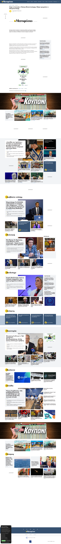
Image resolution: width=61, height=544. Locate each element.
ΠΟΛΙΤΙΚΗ (43, 44)
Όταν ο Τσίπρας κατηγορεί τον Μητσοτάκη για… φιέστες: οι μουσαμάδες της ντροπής (10, 229)
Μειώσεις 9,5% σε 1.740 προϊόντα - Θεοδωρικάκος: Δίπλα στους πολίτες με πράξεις (15, 338)
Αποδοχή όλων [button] (3, 540)
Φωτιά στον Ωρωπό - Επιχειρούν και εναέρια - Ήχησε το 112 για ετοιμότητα (50, 404)
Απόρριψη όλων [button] (8, 540)
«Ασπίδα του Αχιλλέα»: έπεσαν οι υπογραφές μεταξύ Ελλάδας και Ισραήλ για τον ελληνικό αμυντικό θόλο (14, 145)
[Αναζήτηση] (59, 1)
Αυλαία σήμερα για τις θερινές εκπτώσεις (23, 418)
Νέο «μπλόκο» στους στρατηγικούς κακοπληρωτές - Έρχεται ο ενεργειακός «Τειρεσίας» (36, 363)
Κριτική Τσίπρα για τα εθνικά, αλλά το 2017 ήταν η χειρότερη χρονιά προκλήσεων (24, 181)
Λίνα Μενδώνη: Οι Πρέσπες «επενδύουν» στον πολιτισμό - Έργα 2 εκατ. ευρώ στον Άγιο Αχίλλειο (45, 47)
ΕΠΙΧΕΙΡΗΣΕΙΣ (48, 295)
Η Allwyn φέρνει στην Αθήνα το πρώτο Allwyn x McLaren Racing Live (50, 118)
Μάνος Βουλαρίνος (24, 322)
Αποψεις (31, 1)
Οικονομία (11, 331)
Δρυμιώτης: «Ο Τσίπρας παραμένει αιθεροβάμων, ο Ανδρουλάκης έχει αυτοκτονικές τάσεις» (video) (23, 305)
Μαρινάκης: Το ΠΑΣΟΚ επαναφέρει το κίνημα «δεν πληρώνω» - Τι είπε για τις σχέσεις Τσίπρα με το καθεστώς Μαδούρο (15, 205)
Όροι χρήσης (26, 534)
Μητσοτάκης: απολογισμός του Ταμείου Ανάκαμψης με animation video (49, 158)
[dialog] (6, 534)
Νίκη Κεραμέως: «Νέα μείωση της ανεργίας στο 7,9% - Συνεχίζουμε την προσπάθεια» (36, 229)
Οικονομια (35, 1)
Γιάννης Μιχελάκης (11, 322)
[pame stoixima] (30, 101)
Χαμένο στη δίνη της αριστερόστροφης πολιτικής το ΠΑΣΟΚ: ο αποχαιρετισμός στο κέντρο (37, 181)
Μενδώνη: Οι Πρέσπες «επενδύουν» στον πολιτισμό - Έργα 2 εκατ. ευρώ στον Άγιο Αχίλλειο (15, 242)
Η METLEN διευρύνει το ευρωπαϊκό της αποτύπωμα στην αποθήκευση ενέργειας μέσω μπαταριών (49, 380)
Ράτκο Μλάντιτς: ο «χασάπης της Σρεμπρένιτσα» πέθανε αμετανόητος (24, 476)
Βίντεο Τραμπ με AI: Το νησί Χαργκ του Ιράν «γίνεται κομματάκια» (35, 463)
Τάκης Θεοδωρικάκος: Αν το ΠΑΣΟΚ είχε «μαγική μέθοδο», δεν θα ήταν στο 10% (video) (45, 52)
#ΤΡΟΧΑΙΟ (22, 88)
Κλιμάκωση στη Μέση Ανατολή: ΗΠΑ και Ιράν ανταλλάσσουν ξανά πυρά (36, 476)
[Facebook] (23, 529)
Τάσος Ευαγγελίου (24, 230)
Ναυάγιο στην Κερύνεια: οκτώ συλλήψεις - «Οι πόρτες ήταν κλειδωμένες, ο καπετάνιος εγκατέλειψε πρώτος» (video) (9, 461)
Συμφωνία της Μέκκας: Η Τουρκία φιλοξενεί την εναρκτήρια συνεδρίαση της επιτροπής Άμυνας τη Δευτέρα (50, 477)
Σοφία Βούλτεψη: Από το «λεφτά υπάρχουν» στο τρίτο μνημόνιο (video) (15, 279)
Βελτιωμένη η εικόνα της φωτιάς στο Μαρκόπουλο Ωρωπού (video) (49, 396)
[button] (6, 542)
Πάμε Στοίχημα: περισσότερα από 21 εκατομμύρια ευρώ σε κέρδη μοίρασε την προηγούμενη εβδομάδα (36, 118)
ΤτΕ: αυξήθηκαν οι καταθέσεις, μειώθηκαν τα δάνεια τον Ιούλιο (36, 380)
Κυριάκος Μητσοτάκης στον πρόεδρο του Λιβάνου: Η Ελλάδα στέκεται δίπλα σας (24, 169)
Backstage (11, 273)
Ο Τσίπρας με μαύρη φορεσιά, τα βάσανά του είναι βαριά (49, 141)
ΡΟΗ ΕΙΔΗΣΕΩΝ (50, 1)
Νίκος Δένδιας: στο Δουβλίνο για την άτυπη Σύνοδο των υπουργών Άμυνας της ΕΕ (24, 267)
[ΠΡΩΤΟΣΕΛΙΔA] (49, 244)
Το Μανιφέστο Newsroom (16, 10)
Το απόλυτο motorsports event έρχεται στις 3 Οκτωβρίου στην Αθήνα (9, 116)
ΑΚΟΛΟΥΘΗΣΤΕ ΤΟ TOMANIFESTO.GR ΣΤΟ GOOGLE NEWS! (17, 90)
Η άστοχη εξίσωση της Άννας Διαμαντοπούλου (49, 163)
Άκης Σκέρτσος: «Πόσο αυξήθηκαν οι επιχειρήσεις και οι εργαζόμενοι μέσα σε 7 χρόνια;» (37, 267)
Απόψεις (10, 311)
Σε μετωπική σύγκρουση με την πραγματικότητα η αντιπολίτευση (24, 223)
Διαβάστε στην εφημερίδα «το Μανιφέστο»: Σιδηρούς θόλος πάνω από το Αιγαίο (36, 418)
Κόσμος (10, 454)
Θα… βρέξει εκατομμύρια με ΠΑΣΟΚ (24, 315)
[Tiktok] (37, 529)
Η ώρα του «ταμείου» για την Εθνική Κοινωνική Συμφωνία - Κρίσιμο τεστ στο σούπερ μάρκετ (49, 360)
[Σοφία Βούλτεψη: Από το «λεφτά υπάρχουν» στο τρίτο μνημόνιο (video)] (30, 285)
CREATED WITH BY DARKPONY (51, 541)
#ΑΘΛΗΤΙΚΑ (25, 88)
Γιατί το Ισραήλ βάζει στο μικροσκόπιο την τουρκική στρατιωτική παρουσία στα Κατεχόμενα (11, 316)
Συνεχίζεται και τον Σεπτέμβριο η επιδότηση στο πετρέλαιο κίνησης (10, 363)
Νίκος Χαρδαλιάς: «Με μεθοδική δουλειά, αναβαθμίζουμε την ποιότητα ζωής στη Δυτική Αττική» (45, 56)
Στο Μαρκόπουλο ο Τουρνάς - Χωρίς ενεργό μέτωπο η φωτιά (49, 393)
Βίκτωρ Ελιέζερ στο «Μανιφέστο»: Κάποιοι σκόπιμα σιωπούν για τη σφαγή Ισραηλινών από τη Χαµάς (10, 181)
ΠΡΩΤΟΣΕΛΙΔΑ (55, 1)
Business (10, 370)
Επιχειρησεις (40, 1)
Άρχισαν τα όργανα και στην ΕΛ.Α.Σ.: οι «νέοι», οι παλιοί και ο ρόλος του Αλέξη (36, 305)
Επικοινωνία (35, 534)
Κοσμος (46, 1)
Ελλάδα (9, 386)
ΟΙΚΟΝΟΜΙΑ (34, 171)
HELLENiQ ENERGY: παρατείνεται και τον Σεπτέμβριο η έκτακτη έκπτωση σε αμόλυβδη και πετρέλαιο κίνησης (49, 293)
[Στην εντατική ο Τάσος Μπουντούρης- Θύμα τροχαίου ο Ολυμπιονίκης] (5, 15)
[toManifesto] (7, 1)
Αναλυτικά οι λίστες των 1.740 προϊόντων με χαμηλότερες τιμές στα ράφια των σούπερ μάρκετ (36, 169)
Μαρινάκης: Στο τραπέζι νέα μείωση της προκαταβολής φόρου (14, 215)
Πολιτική (10, 235)
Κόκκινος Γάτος (51, 147)
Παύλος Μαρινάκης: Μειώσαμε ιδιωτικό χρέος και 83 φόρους (45, 43)
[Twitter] (30, 529)
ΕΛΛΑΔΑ (10, 5)
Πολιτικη (28, 1)
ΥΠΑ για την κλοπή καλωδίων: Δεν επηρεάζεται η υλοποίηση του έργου (49, 400)
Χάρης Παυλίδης (50, 322)
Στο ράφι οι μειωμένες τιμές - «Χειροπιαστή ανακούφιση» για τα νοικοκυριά (23, 363)
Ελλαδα (43, 1)
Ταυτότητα (31, 534)
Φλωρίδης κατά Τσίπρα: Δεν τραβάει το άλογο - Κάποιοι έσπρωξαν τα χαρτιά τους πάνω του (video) (11, 305)
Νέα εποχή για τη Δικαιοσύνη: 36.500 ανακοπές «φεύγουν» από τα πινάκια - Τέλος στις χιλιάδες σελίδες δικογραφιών (11, 419)
